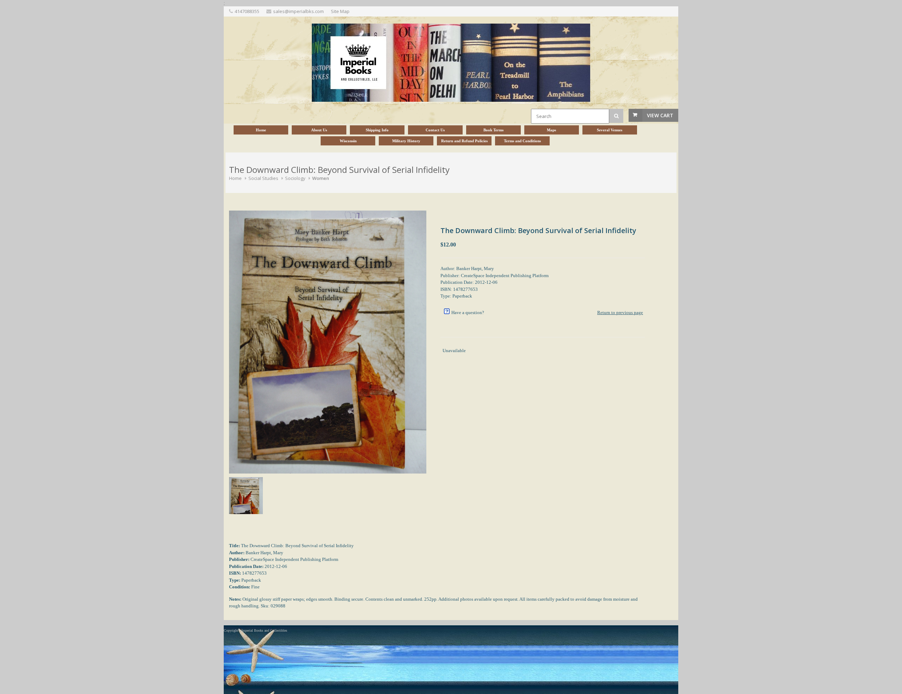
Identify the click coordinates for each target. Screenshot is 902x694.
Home (235, 178)
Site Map (340, 11)
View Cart (660, 115)
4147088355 (247, 11)
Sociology (295, 178)
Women (320, 178)
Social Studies (263, 178)
